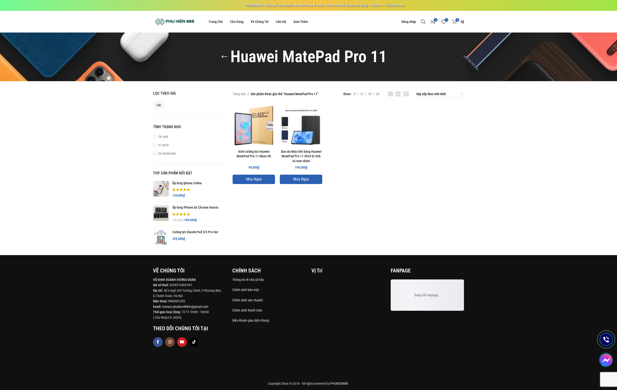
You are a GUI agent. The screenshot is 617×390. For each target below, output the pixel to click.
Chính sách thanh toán (247, 310)
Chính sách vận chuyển (248, 300)
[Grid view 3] (398, 94)
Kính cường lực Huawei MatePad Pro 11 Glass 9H (254, 154)
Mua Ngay (254, 179)
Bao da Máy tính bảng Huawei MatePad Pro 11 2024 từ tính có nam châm (301, 156)
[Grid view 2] (390, 94)
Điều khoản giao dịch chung (250, 320)
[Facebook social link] (158, 342)
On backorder (167, 153)
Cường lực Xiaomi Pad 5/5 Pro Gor (195, 232)
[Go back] (224, 57)
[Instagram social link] (170, 342)
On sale (163, 137)
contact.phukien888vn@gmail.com (185, 307)
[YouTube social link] (182, 342)
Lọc (158, 105)
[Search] (423, 21)
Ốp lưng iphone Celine (187, 183)
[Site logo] (174, 21)
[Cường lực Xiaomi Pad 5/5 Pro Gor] (161, 237)
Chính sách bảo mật (245, 290)
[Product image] (254, 126)
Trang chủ (239, 94)
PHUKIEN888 (339, 383)
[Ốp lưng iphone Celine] (161, 189)
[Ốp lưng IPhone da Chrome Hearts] (161, 213)
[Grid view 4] (406, 94)
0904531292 (176, 301)
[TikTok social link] (194, 342)
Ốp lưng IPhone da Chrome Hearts (195, 207)
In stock (163, 145)
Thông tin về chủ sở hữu (248, 280)
